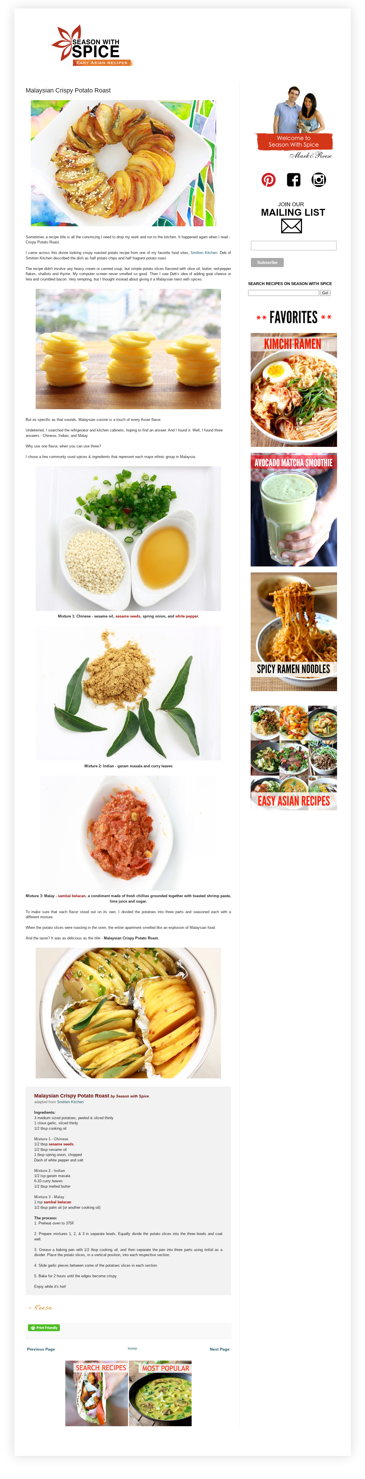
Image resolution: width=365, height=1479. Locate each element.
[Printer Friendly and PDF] (44, 1330)
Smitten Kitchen (203, 253)
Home (132, 1349)
